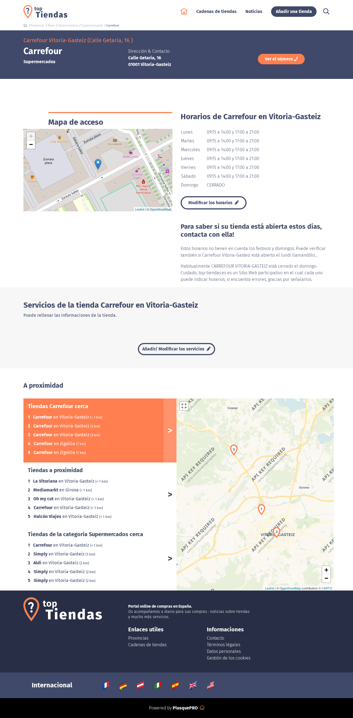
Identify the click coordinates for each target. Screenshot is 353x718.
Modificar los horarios (211, 202)
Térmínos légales (223, 644)
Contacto (215, 638)
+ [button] (31, 136)
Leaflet (139, 209)
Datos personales (224, 651)
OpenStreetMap (160, 209)
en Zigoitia (55, 443)
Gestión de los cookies (228, 658)
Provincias (138, 638)
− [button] (31, 144)
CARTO (327, 588)
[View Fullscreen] (184, 406)
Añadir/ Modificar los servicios (173, 349)
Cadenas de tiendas (147, 644)
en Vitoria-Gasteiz (61, 417)
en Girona (56, 490)
